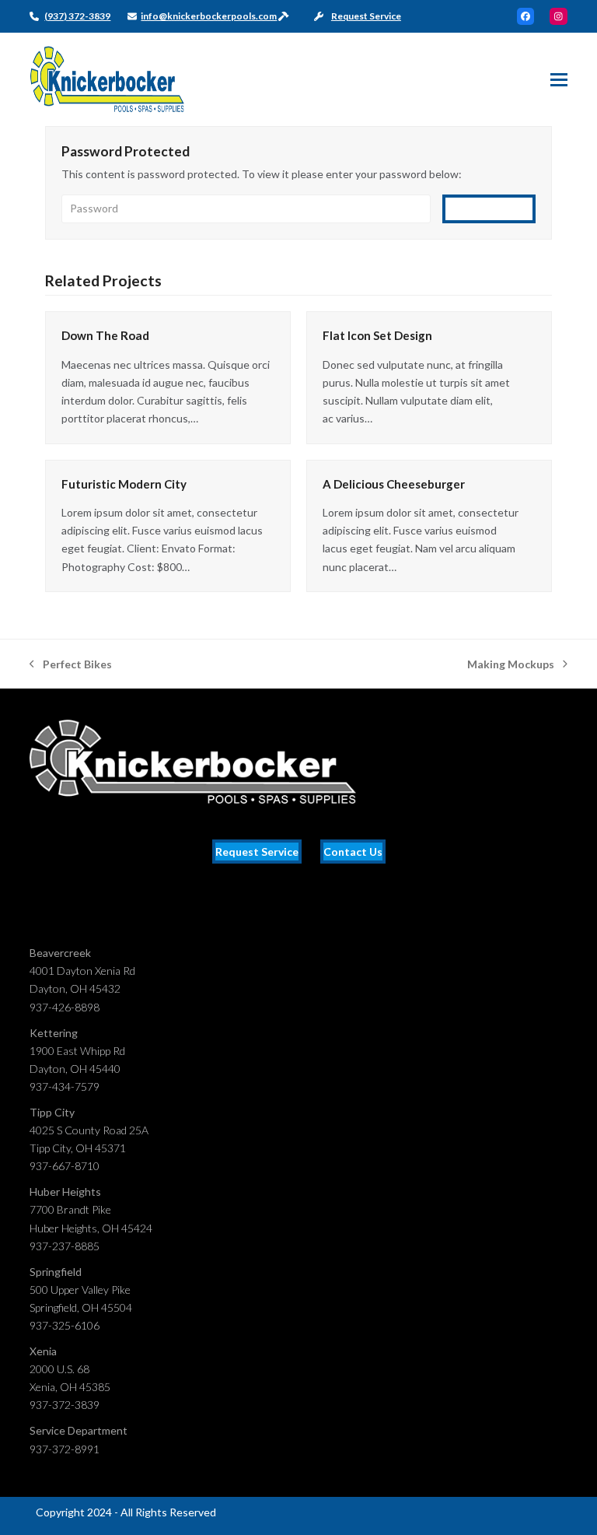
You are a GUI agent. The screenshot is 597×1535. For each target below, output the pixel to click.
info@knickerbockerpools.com (209, 16)
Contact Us (352, 851)
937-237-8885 (65, 1246)
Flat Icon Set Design (377, 335)
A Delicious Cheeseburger (394, 484)
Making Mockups (510, 665)
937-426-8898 (65, 1007)
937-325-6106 (65, 1325)
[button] (558, 79)
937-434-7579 (65, 1086)
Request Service (366, 16)
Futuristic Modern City (124, 484)
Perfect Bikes (71, 665)
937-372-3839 (65, 1404)
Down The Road (105, 335)
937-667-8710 (65, 1165)
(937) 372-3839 (77, 16)
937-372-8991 (65, 1449)
